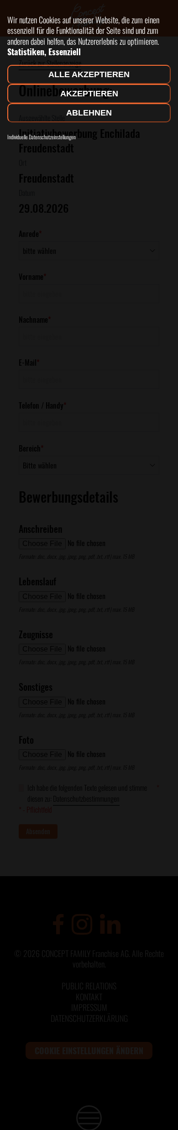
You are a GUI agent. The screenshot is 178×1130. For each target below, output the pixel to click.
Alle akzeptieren (89, 74)
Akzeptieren (89, 93)
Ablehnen (89, 112)
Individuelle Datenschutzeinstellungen (41, 137)
